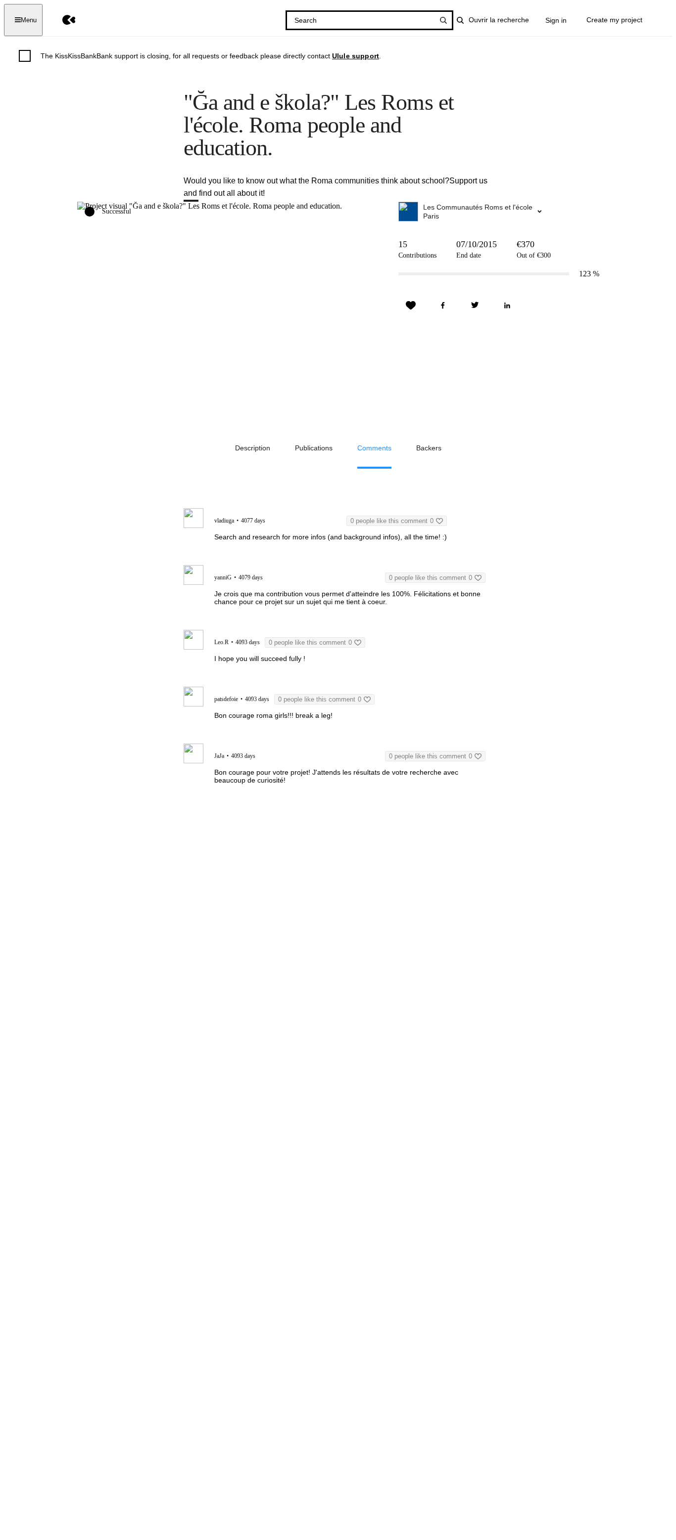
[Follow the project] (410, 305)
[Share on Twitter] (475, 305)
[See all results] (443, 20)
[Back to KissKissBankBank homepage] (62, 20)
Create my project (614, 20)
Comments (374, 448)
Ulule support (355, 56)
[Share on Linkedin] (507, 305)
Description (252, 448)
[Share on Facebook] (443, 305)
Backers (428, 448)
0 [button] (392, 521)
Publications (314, 448)
